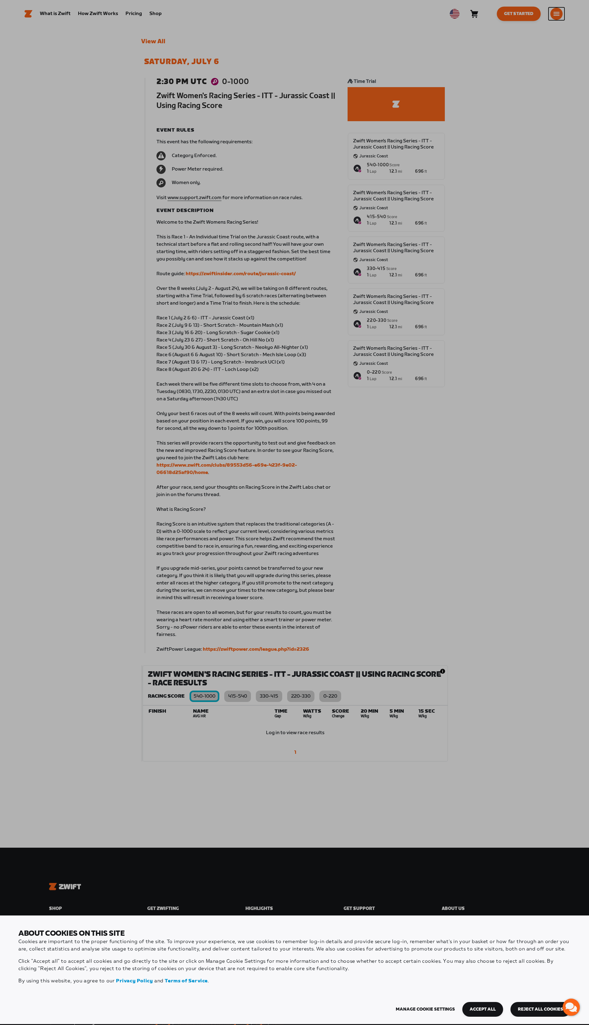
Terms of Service (186, 981)
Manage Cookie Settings (425, 1009)
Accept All (483, 1009)
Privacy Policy (134, 981)
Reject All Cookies (540, 1009)
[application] (571, 1007)
